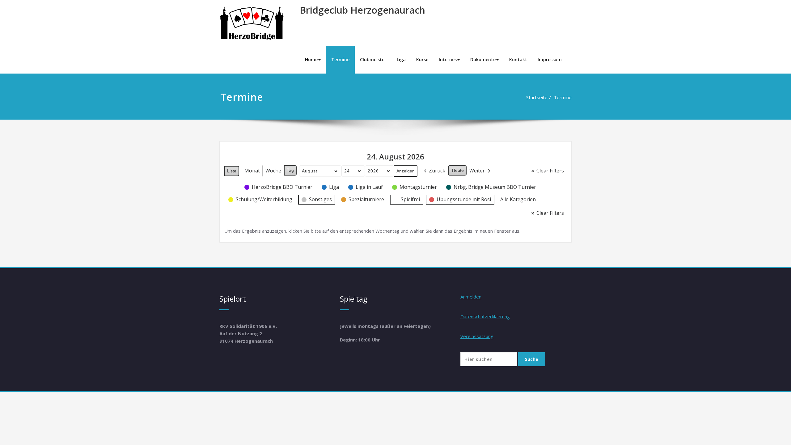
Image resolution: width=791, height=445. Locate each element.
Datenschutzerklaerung (485, 316)
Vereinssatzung (476, 336)
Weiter (477, 170)
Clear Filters (550, 170)
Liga (401, 59)
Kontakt (518, 59)
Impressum (550, 59)
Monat (252, 170)
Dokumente (483, 59)
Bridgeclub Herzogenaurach (362, 10)
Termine (340, 59)
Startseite (537, 97)
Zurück (437, 170)
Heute (458, 170)
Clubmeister (373, 59)
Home (311, 59)
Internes (448, 59)
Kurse (422, 59)
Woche (273, 170)
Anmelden (470, 297)
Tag (290, 170)
